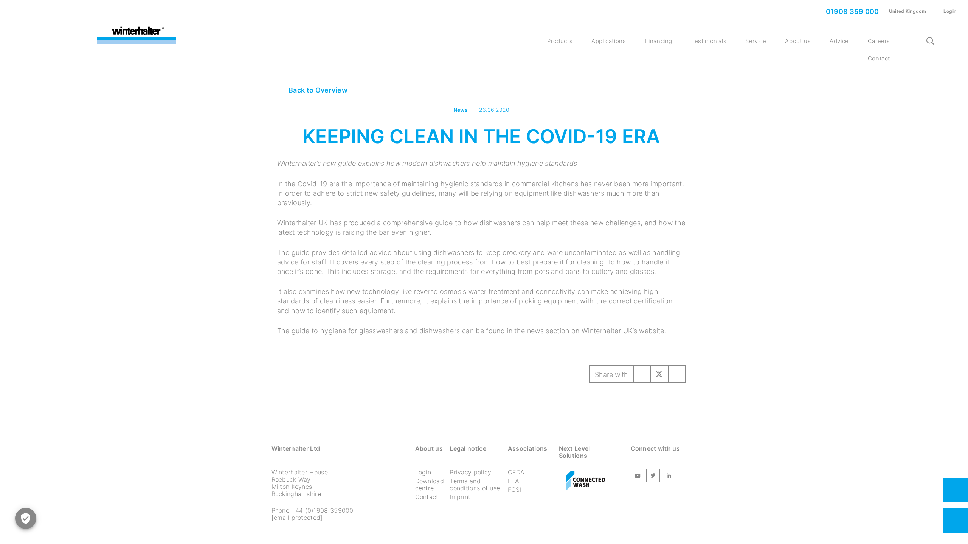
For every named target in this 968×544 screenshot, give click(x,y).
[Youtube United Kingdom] (637, 477)
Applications (608, 41)
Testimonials (708, 41)
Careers (879, 41)
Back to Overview (317, 90)
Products (559, 41)
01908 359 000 (851, 11)
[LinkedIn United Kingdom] (668, 477)
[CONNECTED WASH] (585, 481)
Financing (658, 41)
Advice (839, 41)
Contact (879, 58)
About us (798, 41)
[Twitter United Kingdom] (653, 477)
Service (755, 41)
